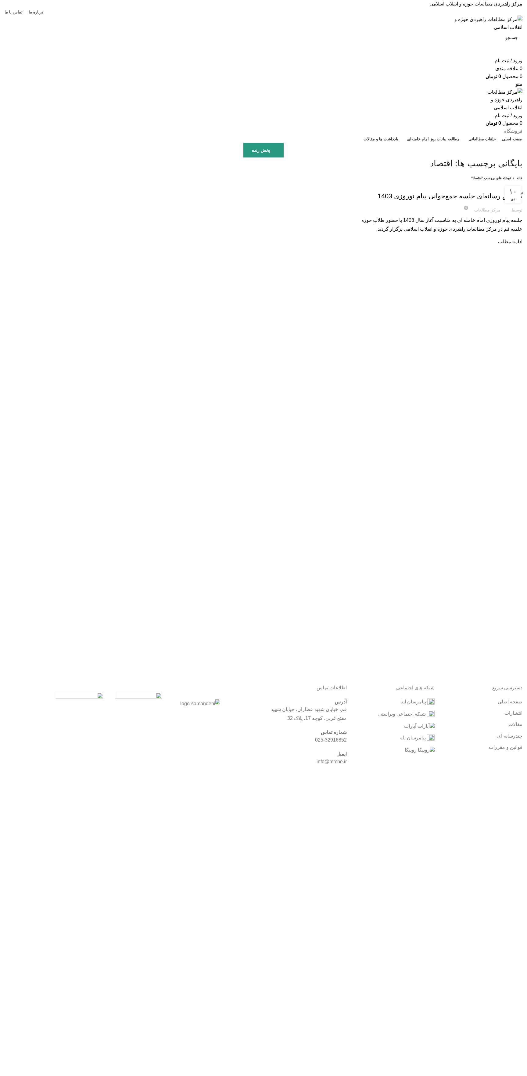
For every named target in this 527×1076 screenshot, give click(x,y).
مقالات (515, 724)
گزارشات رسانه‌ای (505, 185)
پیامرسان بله (413, 737)
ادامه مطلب (510, 241)
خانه (519, 178)
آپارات (411, 726)
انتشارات (513, 713)
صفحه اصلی (510, 701)
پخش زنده (261, 150)
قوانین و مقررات (505, 747)
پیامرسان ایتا (413, 701)
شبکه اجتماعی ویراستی (402, 714)
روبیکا (411, 750)
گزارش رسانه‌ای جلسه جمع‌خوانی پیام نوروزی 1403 (450, 196)
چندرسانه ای (509, 735)
